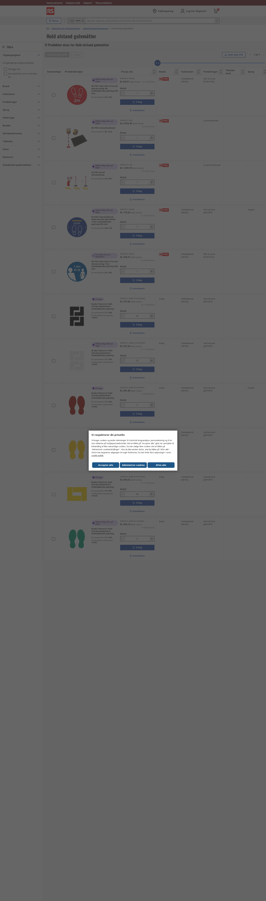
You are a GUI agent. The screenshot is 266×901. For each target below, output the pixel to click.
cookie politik (97, 455)
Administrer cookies (133, 465)
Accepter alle (105, 465)
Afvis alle (161, 465)
